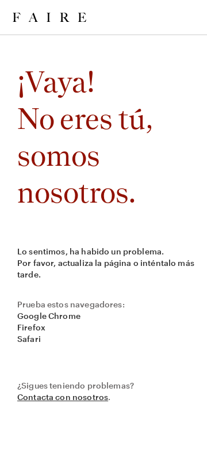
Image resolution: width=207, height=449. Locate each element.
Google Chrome (48, 316)
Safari (29, 339)
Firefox (31, 327)
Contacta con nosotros (62, 397)
